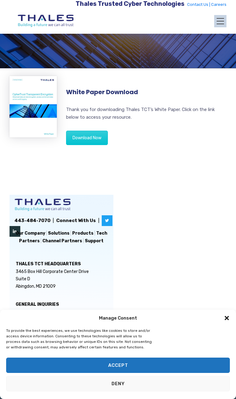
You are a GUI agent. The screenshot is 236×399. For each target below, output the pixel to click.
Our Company (30, 233)
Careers (218, 4)
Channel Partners (62, 241)
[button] (227, 318)
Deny (118, 383)
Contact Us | (199, 4)
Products (82, 233)
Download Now (87, 137)
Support (94, 241)
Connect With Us (76, 220)
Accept (118, 365)
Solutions (58, 233)
